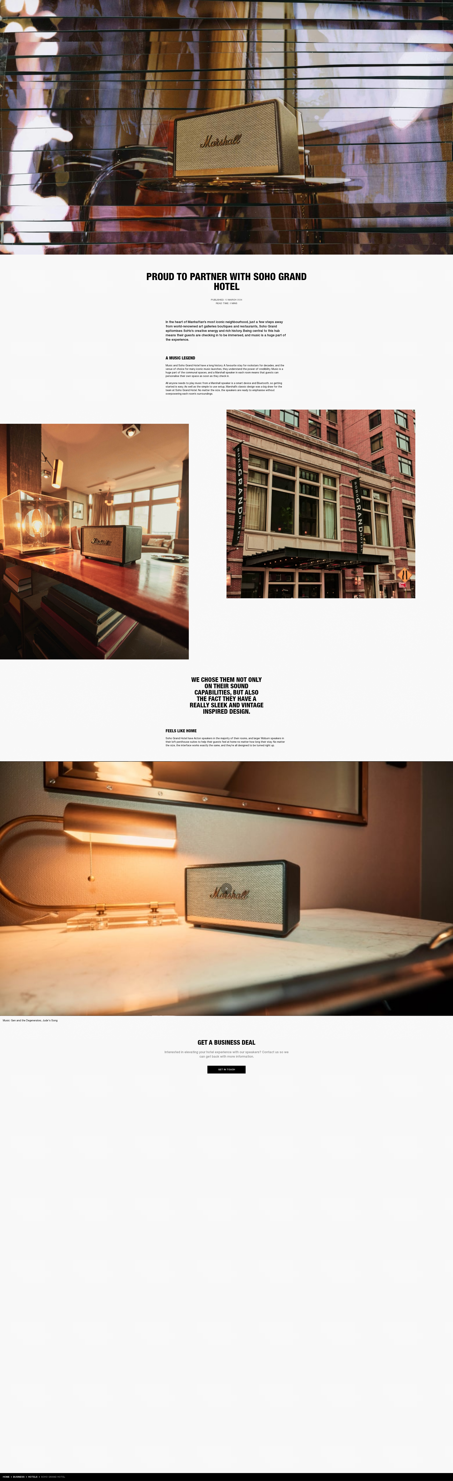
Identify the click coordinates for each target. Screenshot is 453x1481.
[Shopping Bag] (438, 16)
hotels (33, 1477)
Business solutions (383, 7)
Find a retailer (420, 7)
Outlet (435, 7)
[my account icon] (432, 16)
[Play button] (226, 888)
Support (417, 16)
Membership (403, 7)
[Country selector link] (444, 7)
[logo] (14, 14)
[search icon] (427, 16)
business (19, 1477)
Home (6, 1477)
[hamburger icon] (444, 16)
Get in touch (226, 1069)
